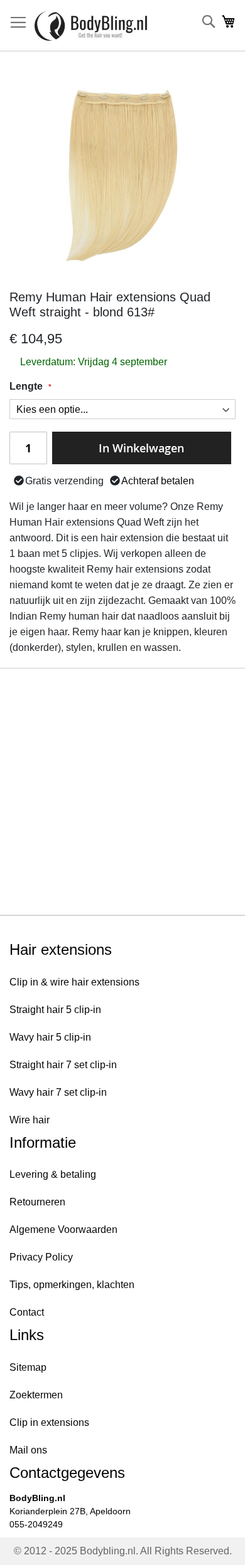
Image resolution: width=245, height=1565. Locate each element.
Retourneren (37, 1202)
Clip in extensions (49, 1422)
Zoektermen (36, 1395)
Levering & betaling (52, 1174)
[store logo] (91, 26)
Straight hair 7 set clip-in (63, 1064)
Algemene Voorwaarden (63, 1229)
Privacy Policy (41, 1257)
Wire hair (29, 1120)
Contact (26, 1312)
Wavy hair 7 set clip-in (58, 1092)
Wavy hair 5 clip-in (50, 1037)
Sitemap (27, 1367)
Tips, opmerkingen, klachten (71, 1284)
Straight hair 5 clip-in (55, 1009)
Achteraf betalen (157, 481)
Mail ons (28, 1450)
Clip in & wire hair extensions (74, 982)
